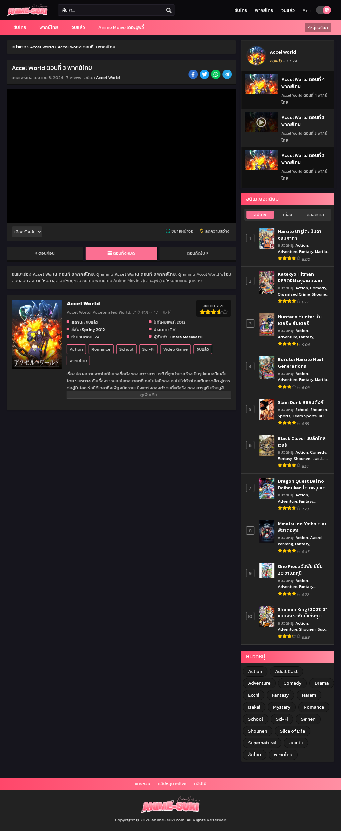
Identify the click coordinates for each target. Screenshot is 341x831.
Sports (284, 416)
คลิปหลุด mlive (172, 783)
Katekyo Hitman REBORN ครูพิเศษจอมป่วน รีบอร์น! (300, 277)
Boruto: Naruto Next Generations (300, 362)
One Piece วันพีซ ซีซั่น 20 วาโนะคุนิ (300, 569)
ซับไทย (240, 10)
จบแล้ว (288, 10)
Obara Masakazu (186, 337)
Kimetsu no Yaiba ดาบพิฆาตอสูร (302, 527)
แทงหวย (142, 783)
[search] (169, 10)
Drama (322, 683)
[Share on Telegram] (227, 75)
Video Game (175, 349)
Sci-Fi (148, 349)
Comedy (318, 288)
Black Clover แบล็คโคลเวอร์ (302, 441)
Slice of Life (292, 731)
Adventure (287, 251)
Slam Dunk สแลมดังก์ (300, 402)
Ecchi (253, 695)
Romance (101, 349)
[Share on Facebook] (193, 75)
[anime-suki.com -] (27, 14)
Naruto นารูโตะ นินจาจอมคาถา (299, 234)
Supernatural (262, 742)
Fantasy (306, 251)
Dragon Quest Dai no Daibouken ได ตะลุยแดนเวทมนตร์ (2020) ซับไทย (303, 484)
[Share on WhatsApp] (216, 75)
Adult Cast (286, 671)
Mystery (281, 707)
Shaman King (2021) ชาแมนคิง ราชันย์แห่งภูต (303, 612)
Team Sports (304, 416)
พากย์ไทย (264, 10)
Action (76, 349)
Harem (309, 695)
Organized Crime (294, 294)
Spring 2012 (93, 329)
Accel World (108, 77)
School (126, 349)
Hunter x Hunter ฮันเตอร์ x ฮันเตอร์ (300, 320)
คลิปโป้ (200, 783)
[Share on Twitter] (205, 75)
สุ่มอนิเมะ (320, 28)
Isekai (254, 707)
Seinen (308, 719)
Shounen (320, 294)
